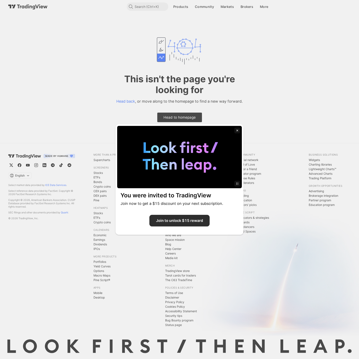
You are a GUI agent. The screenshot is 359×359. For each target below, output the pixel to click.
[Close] (237, 130)
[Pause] (237, 184)
